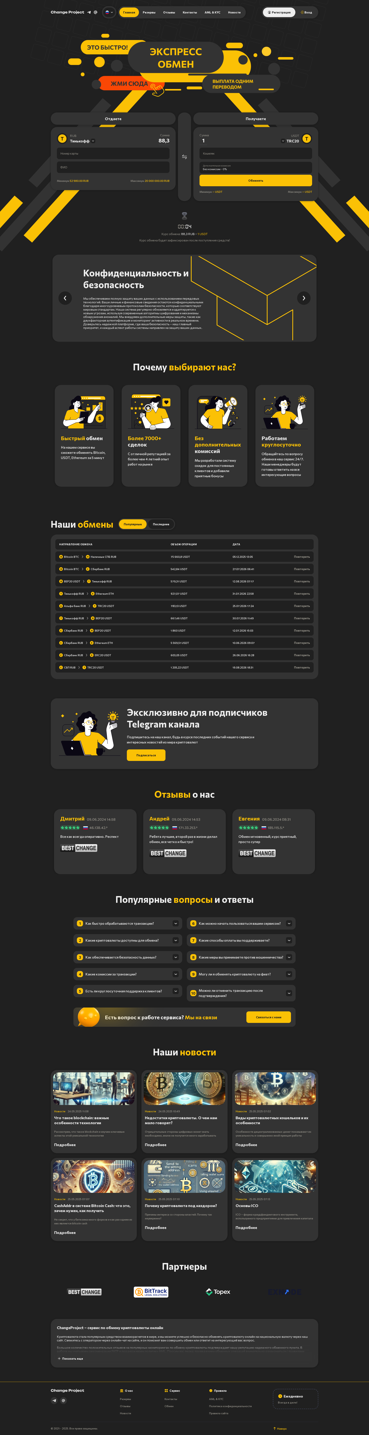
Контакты (190, 12)
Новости (234, 12)
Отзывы (169, 12)
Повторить (302, 556)
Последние (161, 524)
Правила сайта (218, 1413)
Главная (129, 12)
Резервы (149, 12)
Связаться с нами (268, 1017)
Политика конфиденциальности (230, 1406)
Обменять (255, 180)
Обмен (169, 1406)
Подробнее (65, 1144)
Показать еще (72, 1358)
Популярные (133, 524)
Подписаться (146, 755)
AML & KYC (212, 12)
